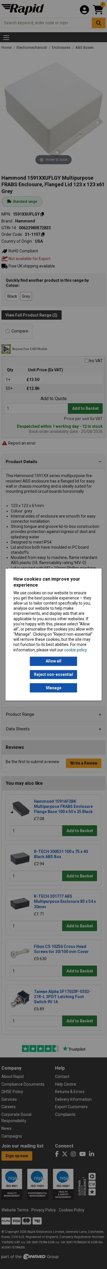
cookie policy (75, 650)
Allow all (53, 661)
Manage (53, 688)
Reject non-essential (53, 674)
